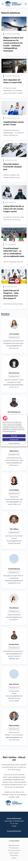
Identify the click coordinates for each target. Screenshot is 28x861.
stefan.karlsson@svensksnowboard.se (14, 385)
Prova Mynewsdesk (14, 850)
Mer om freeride (14, 701)
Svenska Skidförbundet (14, 831)
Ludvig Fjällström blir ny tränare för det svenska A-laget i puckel (13, 209)
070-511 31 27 (14, 387)
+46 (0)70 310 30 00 (14, 698)
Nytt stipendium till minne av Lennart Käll (12, 81)
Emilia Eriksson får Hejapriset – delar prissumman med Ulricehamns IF (11, 294)
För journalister (14, 853)
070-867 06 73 (14, 465)
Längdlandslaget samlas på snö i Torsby (13, 123)
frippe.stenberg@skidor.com (14, 737)
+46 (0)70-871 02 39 (14, 583)
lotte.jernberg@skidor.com (14, 346)
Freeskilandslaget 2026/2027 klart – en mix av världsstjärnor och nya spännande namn (13, 252)
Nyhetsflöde (14, 855)
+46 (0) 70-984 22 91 (14, 504)
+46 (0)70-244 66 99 (14, 656)
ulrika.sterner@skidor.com (14, 463)
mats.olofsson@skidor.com (14, 696)
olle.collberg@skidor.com (14, 541)
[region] (14, 430)
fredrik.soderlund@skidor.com (14, 580)
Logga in (14, 858)
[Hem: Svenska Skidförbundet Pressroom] (13, 4)
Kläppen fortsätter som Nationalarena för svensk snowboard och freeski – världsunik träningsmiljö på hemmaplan (13, 44)
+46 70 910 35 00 (14, 740)
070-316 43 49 (14, 348)
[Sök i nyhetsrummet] (26, 4)
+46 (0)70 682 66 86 (14, 543)
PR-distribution (14, 848)
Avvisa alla (14, 436)
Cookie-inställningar (14, 443)
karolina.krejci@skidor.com (14, 654)
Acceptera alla (14, 439)
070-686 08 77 (14, 620)
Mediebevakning (14, 845)
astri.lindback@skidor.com (14, 502)
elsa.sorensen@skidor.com (14, 617)
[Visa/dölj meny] (2, 4)
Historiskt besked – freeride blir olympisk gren (12, 166)
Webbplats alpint (14, 659)
